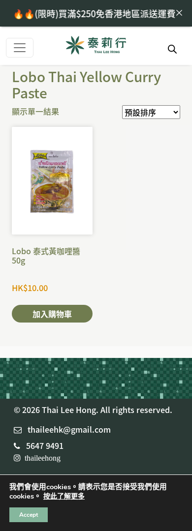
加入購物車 (52, 314)
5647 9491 (45, 445)
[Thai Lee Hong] (96, 46)
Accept (28, 515)
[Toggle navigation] (19, 48)
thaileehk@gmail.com (69, 429)
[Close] (179, 12)
